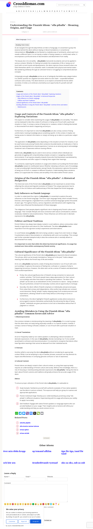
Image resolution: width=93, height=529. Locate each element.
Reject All (24, 521)
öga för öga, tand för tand (72, 452)
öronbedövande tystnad (45, 462)
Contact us (47, 520)
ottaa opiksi (24, 430)
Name (6, 477)
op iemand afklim (41, 451)
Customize (12, 521)
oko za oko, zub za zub (73, 462)
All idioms (12, 22)
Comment (7, 483)
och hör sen (9, 462)
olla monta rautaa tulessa (29, 426)
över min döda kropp (14, 451)
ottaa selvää (24, 433)
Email (28, 477)
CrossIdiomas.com (28, 3)
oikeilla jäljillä (25, 423)
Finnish (47, 438)
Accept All (35, 521)
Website (50, 477)
